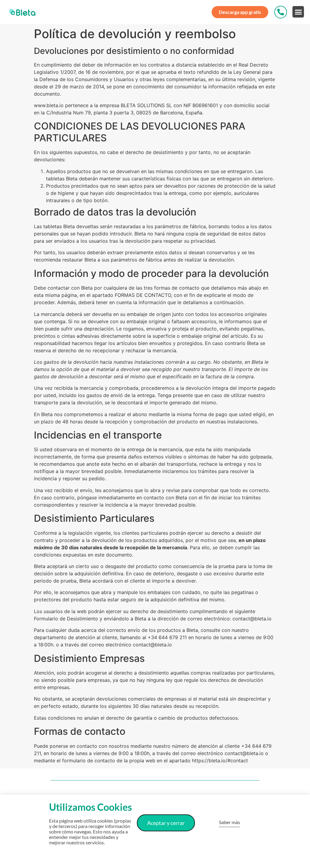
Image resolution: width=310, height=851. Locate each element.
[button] (298, 12)
